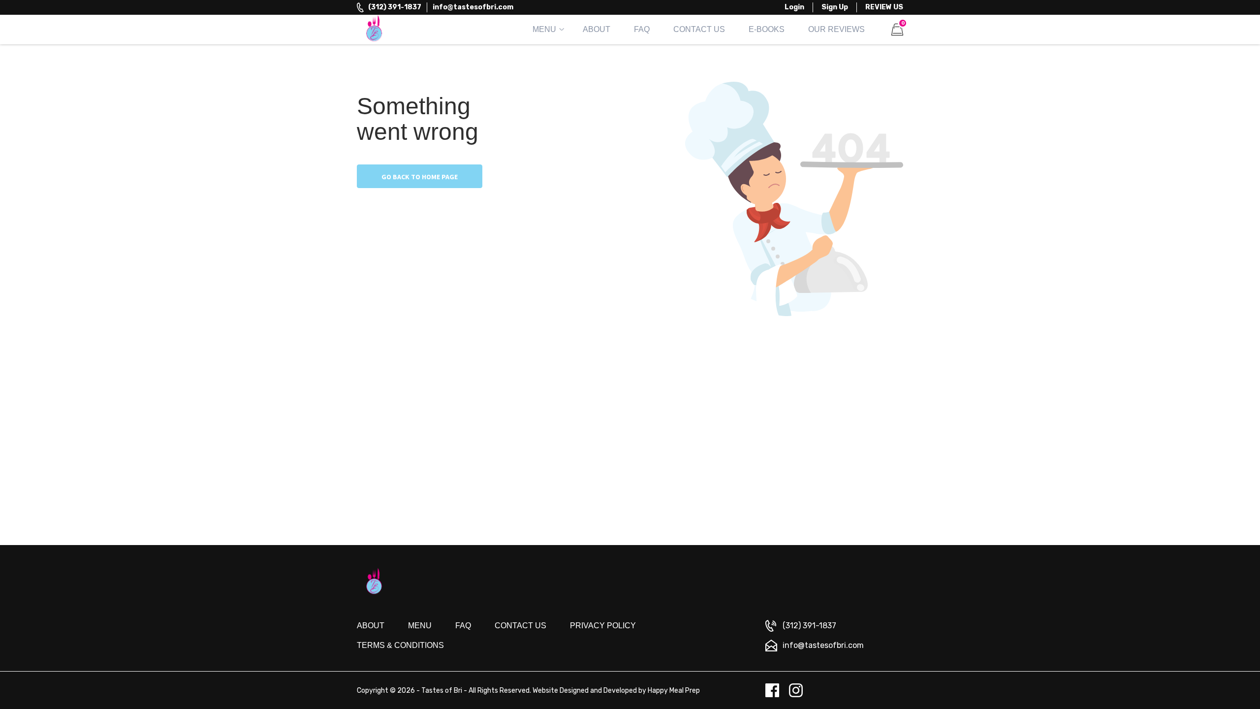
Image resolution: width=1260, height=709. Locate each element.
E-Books (767, 29)
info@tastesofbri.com (473, 7)
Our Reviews (836, 29)
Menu (544, 29)
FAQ (642, 29)
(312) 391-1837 (394, 7)
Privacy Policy (603, 625)
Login (794, 7)
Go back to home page (419, 176)
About (596, 29)
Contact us (520, 625)
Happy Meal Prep (674, 690)
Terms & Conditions (400, 645)
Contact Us (699, 29)
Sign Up (834, 7)
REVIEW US (884, 7)
